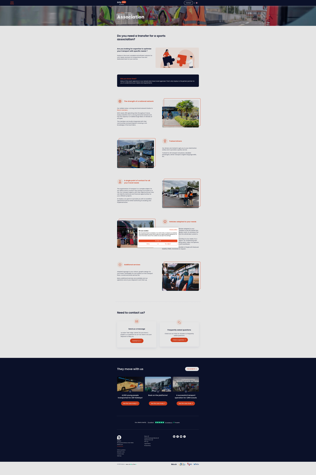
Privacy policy (173, 229)
